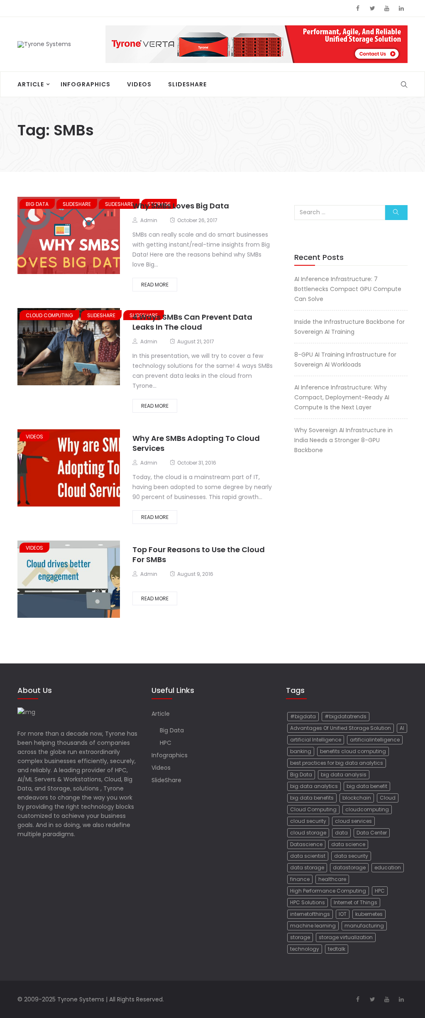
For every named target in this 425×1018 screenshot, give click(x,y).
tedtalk (336, 948)
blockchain (356, 797)
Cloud (388, 797)
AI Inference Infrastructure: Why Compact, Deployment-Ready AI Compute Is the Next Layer (341, 397)
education (387, 867)
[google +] (74, 236)
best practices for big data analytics (336, 762)
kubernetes (369, 914)
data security (351, 855)
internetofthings (310, 914)
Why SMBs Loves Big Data (180, 206)
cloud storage (308, 832)
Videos (139, 84)
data (341, 832)
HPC (165, 743)
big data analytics (314, 786)
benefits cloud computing (353, 751)
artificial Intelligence (315, 739)
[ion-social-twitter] (372, 8)
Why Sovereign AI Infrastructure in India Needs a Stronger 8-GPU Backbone (343, 440)
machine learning (313, 925)
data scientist (307, 855)
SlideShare (187, 84)
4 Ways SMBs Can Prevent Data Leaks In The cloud (192, 322)
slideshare (77, 204)
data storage (307, 867)
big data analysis (343, 774)
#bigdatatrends (345, 716)
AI (402, 728)
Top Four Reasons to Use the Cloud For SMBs (198, 554)
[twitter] (57, 236)
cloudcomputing (367, 809)
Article (30, 84)
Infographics (85, 84)
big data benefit (367, 786)
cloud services (353, 821)
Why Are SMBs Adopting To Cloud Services (196, 443)
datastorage (349, 867)
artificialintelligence (375, 739)
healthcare (332, 879)
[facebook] (44, 236)
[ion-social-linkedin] (401, 8)
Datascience (306, 844)
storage (300, 937)
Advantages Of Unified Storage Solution (340, 728)
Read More (155, 284)
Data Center (372, 832)
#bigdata (303, 716)
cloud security (308, 821)
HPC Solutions (307, 902)
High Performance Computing (328, 890)
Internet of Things (355, 902)
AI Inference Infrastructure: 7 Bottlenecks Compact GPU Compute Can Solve (347, 289)
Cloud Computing (313, 809)
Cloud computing (49, 315)
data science (348, 844)
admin (148, 220)
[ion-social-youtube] (387, 8)
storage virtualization (346, 937)
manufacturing (364, 925)
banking (300, 751)
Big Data (37, 204)
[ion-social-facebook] (358, 8)
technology (304, 948)
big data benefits (312, 797)
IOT (343, 914)
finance (300, 879)
